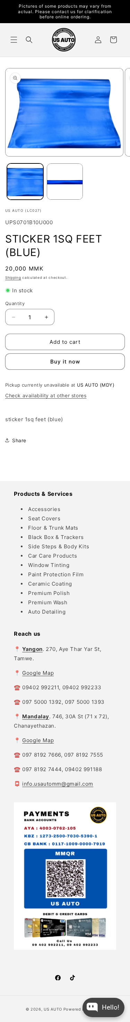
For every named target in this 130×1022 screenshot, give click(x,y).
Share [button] (19, 440)
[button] (13, 39)
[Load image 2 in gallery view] (65, 181)
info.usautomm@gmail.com (57, 783)
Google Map (38, 673)
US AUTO (53, 1009)
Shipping (13, 277)
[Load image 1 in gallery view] (25, 181)
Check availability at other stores (45, 395)
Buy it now (65, 361)
